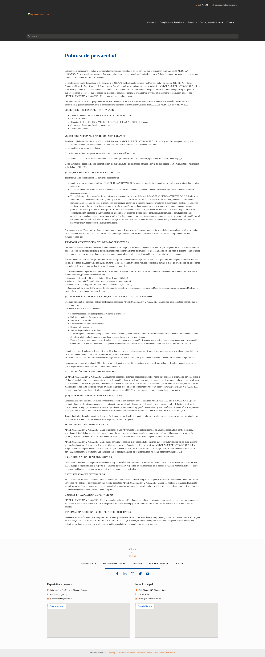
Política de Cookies (144, 653)
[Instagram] (132, 573)
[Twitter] (140, 573)
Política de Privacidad (126, 653)
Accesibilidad (158, 653)
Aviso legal (111, 653)
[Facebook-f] (117, 573)
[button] (152, 22)
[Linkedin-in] (124, 573)
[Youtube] (147, 573)
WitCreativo (170, 653)
